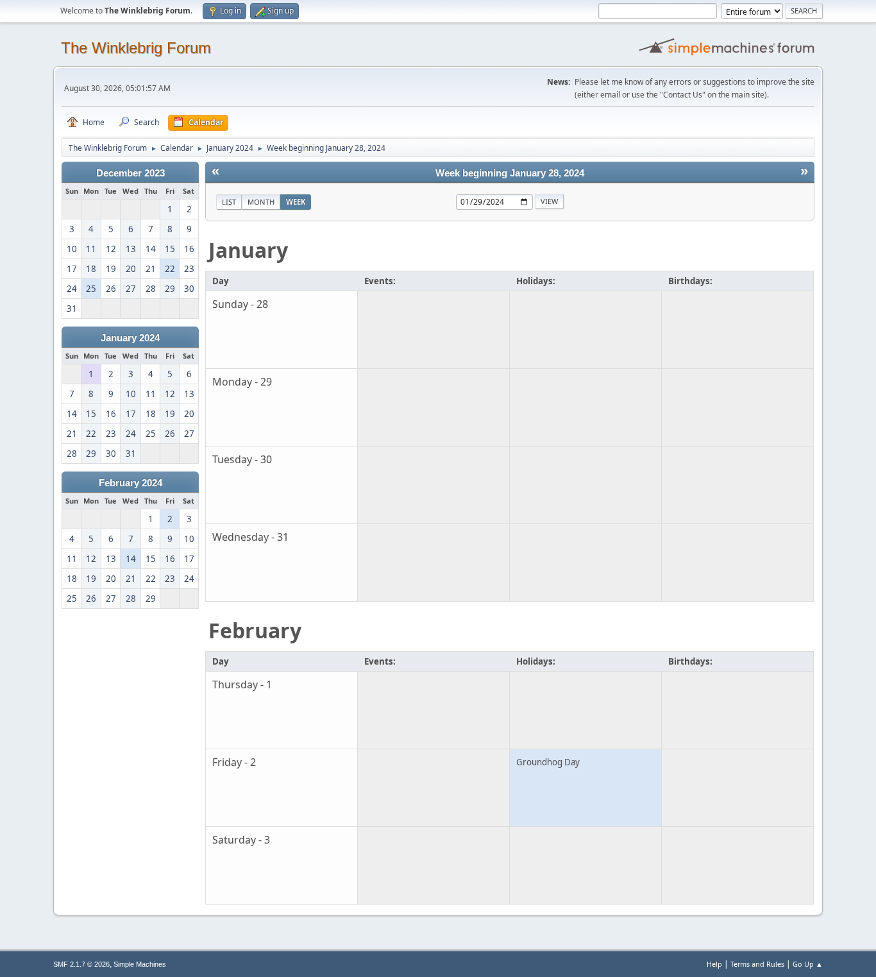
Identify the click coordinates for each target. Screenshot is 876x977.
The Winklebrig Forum (136, 47)
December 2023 (130, 173)
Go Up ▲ (808, 964)
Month (261, 202)
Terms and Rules (757, 964)
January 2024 (130, 338)
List (229, 202)
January (248, 250)
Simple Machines (140, 964)
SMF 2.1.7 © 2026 (81, 964)
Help (714, 964)
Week (295, 202)
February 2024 (130, 483)
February (254, 630)
